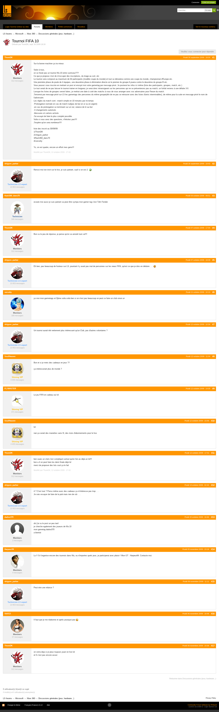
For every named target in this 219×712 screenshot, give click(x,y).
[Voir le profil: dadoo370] (17, 529)
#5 (213, 260)
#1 (213, 57)
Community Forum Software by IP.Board (202, 705)
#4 (213, 228)
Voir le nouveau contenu (205, 27)
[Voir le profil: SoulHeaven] (17, 368)
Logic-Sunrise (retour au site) (17, 27)
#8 (213, 356)
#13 (213, 517)
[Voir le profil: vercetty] (17, 304)
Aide (48, 705)
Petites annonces (65, 27)
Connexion (195, 2)
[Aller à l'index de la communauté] (7, 11)
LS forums (7, 698)
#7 (213, 324)
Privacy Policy (211, 698)
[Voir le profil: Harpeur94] (17, 561)
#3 (213, 195)
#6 (213, 292)
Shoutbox (81, 27)
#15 (213, 581)
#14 (213, 549)
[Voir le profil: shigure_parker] (17, 176)
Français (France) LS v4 (33, 705)
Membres (49, 27)
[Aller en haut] (109, 705)
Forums (37, 27)
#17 (213, 645)
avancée (218, 10)
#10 (213, 420)
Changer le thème (13, 705)
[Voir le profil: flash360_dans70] (17, 208)
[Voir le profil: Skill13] (17, 626)
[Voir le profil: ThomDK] (17, 69)
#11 (213, 453)
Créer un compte (208, 2)
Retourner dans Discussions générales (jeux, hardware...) (192, 679)
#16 (213, 613)
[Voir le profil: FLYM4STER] (17, 400)
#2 (213, 163)
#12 (213, 485)
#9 (213, 388)
